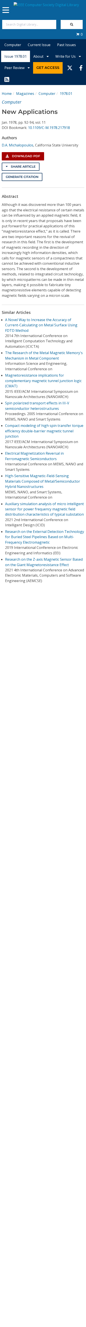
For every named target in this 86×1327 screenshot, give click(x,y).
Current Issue (39, 44)
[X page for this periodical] (70, 67)
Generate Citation (22, 177)
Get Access (47, 68)
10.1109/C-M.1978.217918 (49, 127)
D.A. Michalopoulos (17, 145)
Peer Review (14, 67)
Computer (12, 44)
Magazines (25, 93)
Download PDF (25, 156)
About (38, 56)
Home (7, 93)
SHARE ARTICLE (23, 167)
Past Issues (66, 44)
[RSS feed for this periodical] (7, 79)
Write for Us (66, 56)
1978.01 (66, 93)
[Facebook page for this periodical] (81, 67)
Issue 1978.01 (15, 56)
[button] (79, 34)
